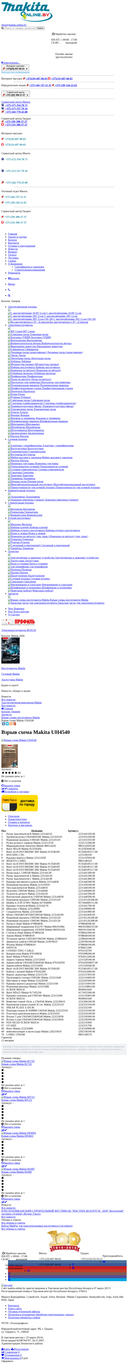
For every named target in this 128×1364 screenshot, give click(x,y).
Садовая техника (17, 439)
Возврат (12, 251)
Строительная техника (21, 502)
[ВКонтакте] (3, 723)
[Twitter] (7, 723)
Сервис (12, 260)
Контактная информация (15, 72)
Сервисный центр (16, 93)
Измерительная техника (21, 490)
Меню (11, 284)
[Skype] (9, 1279)
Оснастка (13, 551)
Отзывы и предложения (21, 245)
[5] (15, 772)
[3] (9, 772)
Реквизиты (14, 272)
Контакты (13, 242)
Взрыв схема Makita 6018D (16, 1171)
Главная (12, 233)
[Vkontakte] (103, 1261)
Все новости (8, 699)
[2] (6, 772)
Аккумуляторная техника (22, 306)
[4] (12, 772)
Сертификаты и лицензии (29, 266)
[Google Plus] (14, 723)
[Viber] (9, 1276)
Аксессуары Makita (12, 679)
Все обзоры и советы (13, 1222)
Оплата (12, 254)
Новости (13, 248)
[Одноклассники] (10, 723)
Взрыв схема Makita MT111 (16, 1100)
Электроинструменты (20, 325)
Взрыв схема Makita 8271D (16, 1064)
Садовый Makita (10, 674)
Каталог (12, 239)
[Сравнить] (4, 1094)
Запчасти (13, 593)
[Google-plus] (29, 1270)
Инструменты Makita (13, 668)
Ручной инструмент (19, 518)
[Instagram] (9, 1273)
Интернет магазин (16, 67)
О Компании (15, 263)
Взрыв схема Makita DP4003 (17, 1136)
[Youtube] (73, 1267)
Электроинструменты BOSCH (18, 630)
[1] (3, 772)
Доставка (13, 257)
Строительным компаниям (30, 269)
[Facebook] (73, 1264)
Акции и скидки (17, 236)
